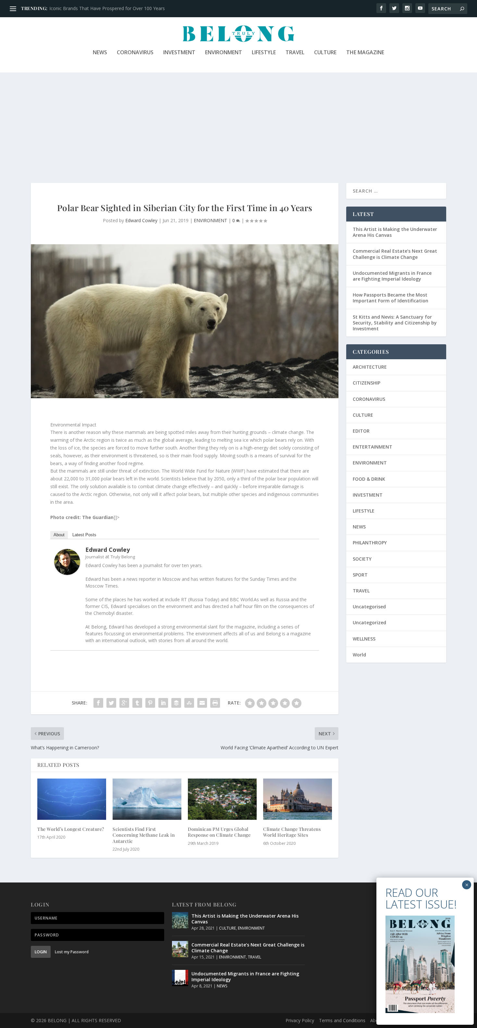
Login (41, 952)
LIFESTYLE (264, 53)
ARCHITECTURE (370, 367)
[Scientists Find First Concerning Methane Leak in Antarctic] (147, 799)
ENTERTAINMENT (372, 447)
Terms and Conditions (342, 1020)
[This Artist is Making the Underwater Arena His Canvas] (180, 920)
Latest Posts (84, 534)
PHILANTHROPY (370, 542)
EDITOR (361, 431)
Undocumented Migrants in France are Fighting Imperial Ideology (392, 276)
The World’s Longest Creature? (70, 829)
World (359, 655)
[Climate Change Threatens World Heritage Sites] (297, 799)
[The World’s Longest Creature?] (71, 799)
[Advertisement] (238, 121)
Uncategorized (369, 622)
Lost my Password (72, 952)
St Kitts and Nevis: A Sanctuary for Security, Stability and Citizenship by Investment (395, 323)
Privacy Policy (300, 1020)
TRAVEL (295, 53)
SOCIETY (362, 559)
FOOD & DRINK (369, 479)
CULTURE (325, 53)
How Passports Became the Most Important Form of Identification (390, 298)
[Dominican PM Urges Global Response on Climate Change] (222, 799)
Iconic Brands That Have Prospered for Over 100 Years (107, 8)
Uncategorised (369, 606)
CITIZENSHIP (366, 383)
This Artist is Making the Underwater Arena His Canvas (395, 232)
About (59, 534)
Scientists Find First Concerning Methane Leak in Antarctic (144, 835)
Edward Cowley (141, 220)
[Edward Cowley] (67, 573)
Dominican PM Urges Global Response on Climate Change (219, 832)
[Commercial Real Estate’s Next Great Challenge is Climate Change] (180, 949)
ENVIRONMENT (223, 53)
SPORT (360, 575)
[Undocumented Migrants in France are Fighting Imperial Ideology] (180, 978)
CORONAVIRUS (135, 53)
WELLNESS (364, 639)
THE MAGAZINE (365, 53)
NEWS (100, 53)
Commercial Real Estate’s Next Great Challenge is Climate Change (395, 254)
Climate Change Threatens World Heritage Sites (292, 832)
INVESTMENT (179, 53)
